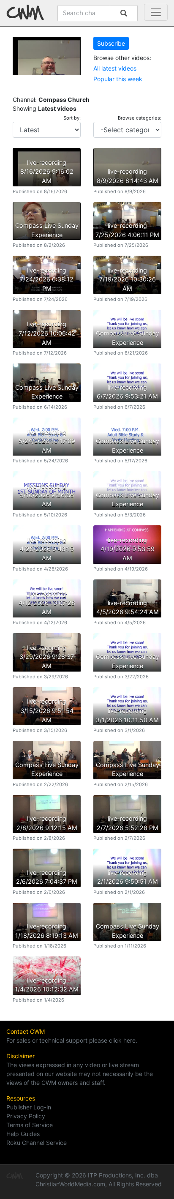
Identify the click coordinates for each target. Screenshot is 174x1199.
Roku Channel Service (36, 1142)
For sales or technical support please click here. (71, 1040)
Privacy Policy (25, 1116)
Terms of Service (29, 1124)
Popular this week (117, 78)
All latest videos (114, 68)
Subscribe (111, 43)
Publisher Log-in (28, 1107)
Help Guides (23, 1133)
